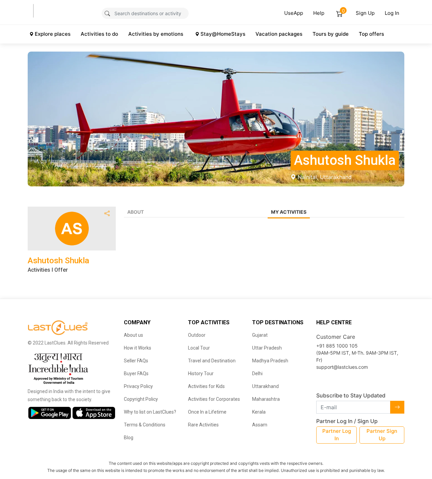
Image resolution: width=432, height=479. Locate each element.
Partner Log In (336, 435)
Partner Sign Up (382, 435)
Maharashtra (266, 399)
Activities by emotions (155, 34)
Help (318, 13)
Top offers (371, 34)
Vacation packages (278, 34)
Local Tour (199, 348)
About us (133, 335)
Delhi (257, 373)
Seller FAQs (136, 360)
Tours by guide (331, 34)
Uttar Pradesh (267, 348)
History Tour (201, 373)
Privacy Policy (138, 386)
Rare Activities (203, 424)
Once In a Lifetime (207, 412)
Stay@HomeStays (222, 34)
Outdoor (197, 335)
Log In (392, 13)
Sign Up (365, 13)
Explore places (53, 34)
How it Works (137, 348)
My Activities (288, 212)
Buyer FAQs (136, 373)
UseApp (293, 13)
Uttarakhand (265, 386)
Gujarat (260, 335)
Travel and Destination (212, 360)
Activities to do (99, 34)
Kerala (259, 412)
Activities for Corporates (214, 399)
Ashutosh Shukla (58, 260)
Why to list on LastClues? (150, 412)
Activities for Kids (206, 386)
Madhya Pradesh (270, 360)
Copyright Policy (141, 399)
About (135, 212)
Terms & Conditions (144, 424)
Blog (128, 437)
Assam (259, 424)
